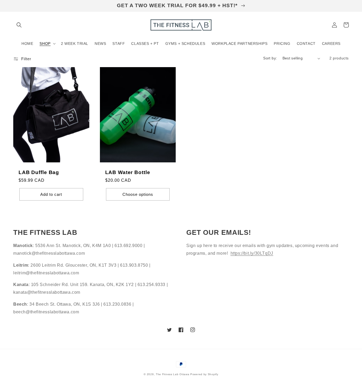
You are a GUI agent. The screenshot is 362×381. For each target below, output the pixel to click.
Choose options (137, 194)
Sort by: (270, 58)
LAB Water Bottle (127, 172)
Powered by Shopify (204, 374)
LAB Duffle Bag (39, 172)
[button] (19, 25)
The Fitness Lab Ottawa (172, 374)
